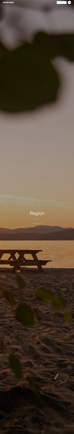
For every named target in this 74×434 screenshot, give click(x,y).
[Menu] (69, 2)
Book (62, 2)
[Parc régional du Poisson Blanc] (8, 2)
